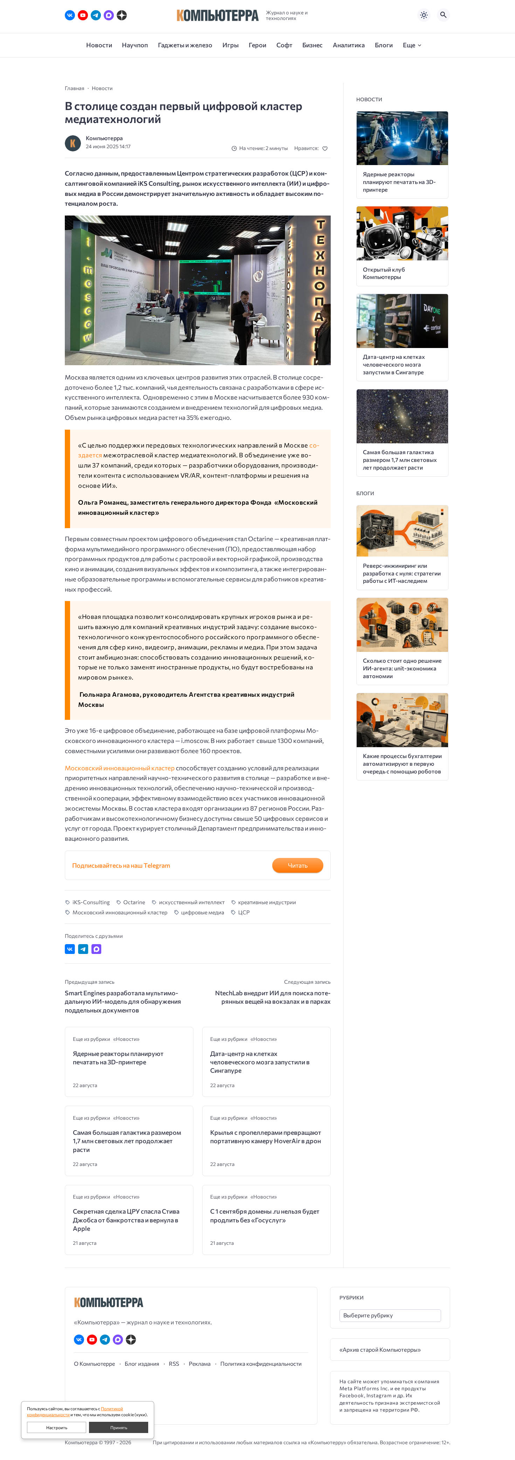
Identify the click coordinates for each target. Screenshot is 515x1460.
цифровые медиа (202, 912)
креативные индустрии (267, 902)
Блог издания (142, 1363)
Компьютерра (104, 138)
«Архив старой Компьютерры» (380, 1349)
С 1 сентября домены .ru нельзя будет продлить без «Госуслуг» (265, 1215)
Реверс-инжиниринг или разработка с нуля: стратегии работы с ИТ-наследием (402, 573)
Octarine (134, 902)
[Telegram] (96, 15)
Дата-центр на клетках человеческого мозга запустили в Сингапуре (260, 1062)
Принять (118, 1427)
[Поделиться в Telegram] (83, 949)
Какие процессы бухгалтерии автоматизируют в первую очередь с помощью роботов (402, 763)
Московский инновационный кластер (120, 768)
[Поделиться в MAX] (96, 949)
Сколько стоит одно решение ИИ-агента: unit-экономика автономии (402, 668)
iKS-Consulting (91, 902)
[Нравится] (326, 148)
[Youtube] (83, 15)
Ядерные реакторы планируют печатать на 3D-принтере (118, 1058)
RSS (174, 1363)
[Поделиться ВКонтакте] (70, 949)
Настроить (56, 1427)
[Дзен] (122, 15)
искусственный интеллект (192, 902)
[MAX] (109, 15)
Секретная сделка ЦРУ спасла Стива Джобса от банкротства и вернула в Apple (126, 1219)
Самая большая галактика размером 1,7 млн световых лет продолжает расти (127, 1140)
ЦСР (244, 912)
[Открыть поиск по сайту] (443, 15)
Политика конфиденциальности (261, 1363)
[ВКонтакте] (70, 15)
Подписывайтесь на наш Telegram (121, 865)
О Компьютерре (94, 1363)
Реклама (200, 1363)
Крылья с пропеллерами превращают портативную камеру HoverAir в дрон (265, 1136)
